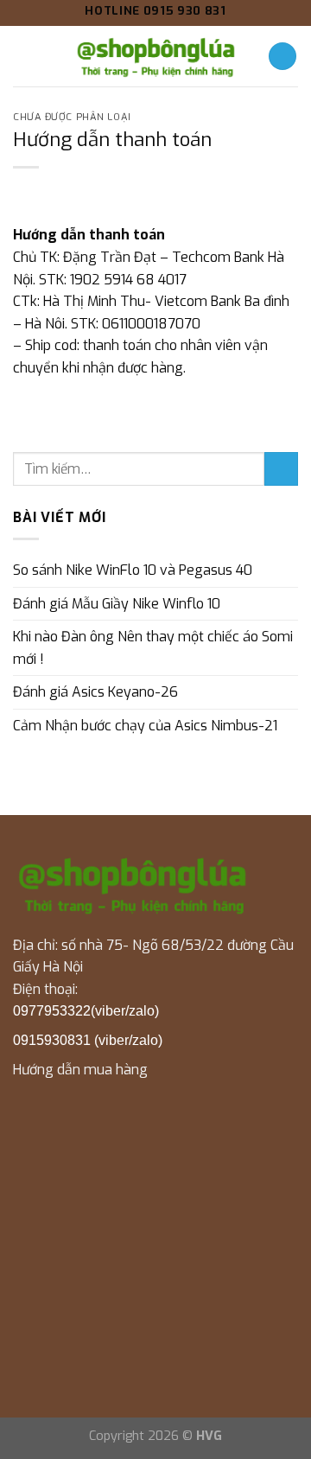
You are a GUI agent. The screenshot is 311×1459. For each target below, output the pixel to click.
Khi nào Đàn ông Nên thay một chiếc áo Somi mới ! (153, 648)
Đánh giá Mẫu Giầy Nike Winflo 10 (116, 604)
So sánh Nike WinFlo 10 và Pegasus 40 (132, 570)
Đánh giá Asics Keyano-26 (95, 692)
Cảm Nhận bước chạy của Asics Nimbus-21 (145, 726)
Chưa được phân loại (72, 117)
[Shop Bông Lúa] (155, 56)
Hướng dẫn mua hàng (80, 1070)
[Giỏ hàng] (282, 56)
